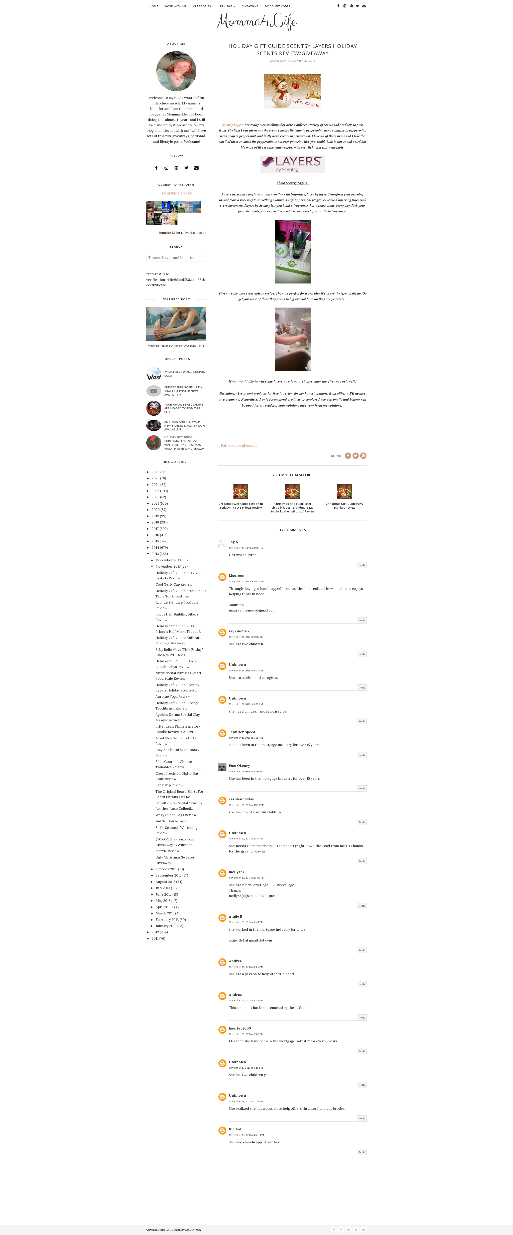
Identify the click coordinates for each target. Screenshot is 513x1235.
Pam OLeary (239, 765)
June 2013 (164, 894)
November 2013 (168, 566)
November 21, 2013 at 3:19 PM (245, 771)
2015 (155, 541)
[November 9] (166, 224)
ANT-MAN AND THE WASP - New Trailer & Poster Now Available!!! (184, 425)
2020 (156, 509)
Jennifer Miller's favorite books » (182, 233)
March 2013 (165, 913)
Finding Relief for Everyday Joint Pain (176, 345)
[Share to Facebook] (348, 455)
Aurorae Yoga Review (173, 696)
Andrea (235, 961)
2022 (155, 497)
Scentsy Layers (233, 124)
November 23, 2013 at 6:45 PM (246, 922)
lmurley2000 (240, 1028)
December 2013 (168, 560)
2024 (156, 484)
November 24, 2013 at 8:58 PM (246, 1000)
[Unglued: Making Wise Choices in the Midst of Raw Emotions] (181, 212)
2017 (155, 528)
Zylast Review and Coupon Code (184, 374)
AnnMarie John (193, 1229)
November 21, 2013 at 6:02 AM (246, 670)
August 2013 (165, 882)
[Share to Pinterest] (363, 455)
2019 (155, 516)
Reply (362, 564)
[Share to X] (355, 455)
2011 (155, 938)
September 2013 (169, 875)
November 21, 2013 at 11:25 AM (246, 737)
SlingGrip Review (169, 785)
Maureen (236, 575)
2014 (155, 547)
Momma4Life (256, 21)
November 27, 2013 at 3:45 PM (246, 1067)
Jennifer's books (176, 193)
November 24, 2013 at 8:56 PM (246, 966)
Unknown (237, 664)
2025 (155, 478)
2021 (155, 503)
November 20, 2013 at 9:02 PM (246, 547)
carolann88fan (241, 799)
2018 (155, 522)
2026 (156, 472)
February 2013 (167, 919)
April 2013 (164, 907)
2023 (155, 491)
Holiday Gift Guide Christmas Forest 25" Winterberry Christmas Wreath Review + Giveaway (184, 442)
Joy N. (234, 542)
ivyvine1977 (239, 631)
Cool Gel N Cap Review (174, 584)
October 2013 (166, 869)
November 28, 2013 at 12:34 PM (246, 1134)
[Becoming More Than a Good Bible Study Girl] (150, 223)
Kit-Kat (235, 1129)
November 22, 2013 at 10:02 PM (246, 877)
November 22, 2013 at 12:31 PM (246, 838)
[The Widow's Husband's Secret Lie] (174, 212)
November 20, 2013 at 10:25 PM (246, 581)
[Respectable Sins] (150, 211)
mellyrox (237, 872)
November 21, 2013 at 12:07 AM (246, 636)
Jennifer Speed (242, 732)
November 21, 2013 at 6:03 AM (246, 704)
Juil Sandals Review (171, 821)
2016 (155, 535)
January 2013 (166, 926)
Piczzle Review (168, 851)
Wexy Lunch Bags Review (176, 815)
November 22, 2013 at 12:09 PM (246, 805)
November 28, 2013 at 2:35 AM (246, 1101)
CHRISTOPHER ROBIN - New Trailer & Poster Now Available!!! (183, 391)
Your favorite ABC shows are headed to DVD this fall (183, 408)
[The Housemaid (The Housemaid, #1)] (166, 211)
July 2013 (163, 888)
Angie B (235, 916)
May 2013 (163, 900)
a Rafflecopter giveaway (237, 445)
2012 (155, 932)
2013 (155, 554)
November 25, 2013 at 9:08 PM (246, 1034)
